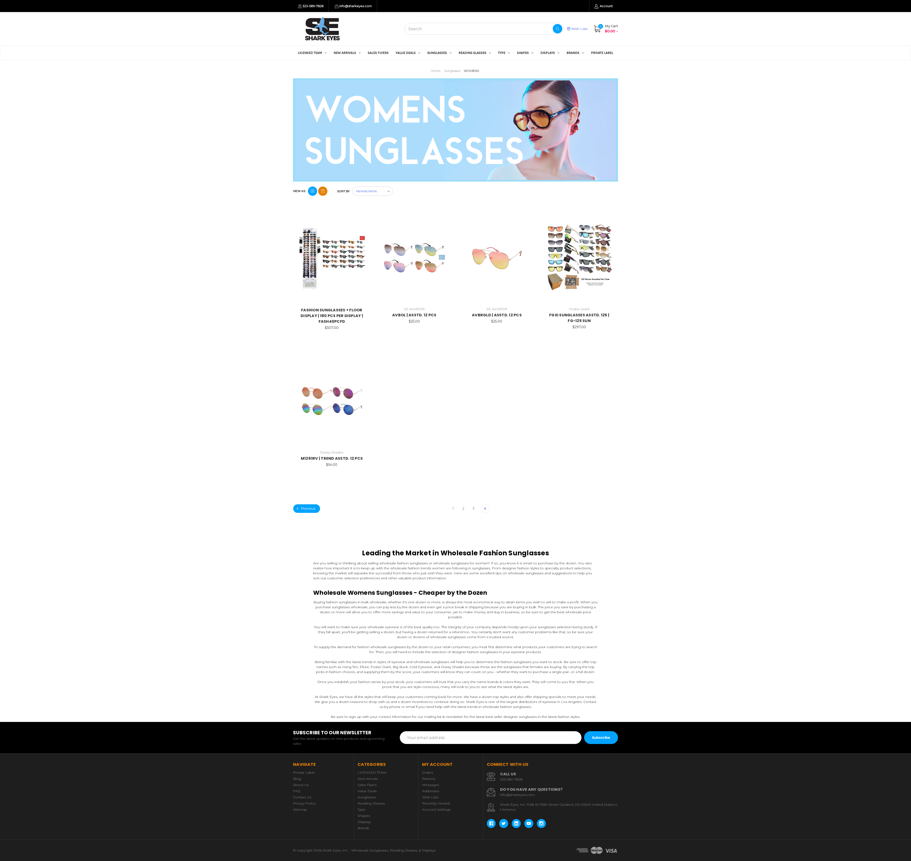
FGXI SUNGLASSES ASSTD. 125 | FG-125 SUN (579, 317)
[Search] (557, 28)
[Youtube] (528, 823)
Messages (430, 785)
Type (501, 53)
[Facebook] (491, 823)
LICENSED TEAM (310, 53)
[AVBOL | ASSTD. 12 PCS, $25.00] (414, 257)
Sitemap (300, 809)
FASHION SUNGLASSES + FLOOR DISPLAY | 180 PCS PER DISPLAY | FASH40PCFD (332, 315)
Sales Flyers (378, 53)
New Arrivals (345, 53)
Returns (428, 779)
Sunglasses (437, 53)
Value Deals (406, 53)
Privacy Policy (304, 803)
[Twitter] (503, 823)
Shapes (523, 53)
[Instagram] (541, 823)
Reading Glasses (472, 53)
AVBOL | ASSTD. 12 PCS (414, 315)
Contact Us (302, 797)
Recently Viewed (436, 803)
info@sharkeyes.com (355, 6)
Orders (427, 772)
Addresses (430, 791)
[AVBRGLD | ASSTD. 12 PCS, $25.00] (496, 257)
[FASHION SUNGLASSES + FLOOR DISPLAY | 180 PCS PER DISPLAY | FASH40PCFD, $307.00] (331, 257)
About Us (301, 785)
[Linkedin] (516, 823)
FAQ (296, 791)
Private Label (602, 53)
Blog (297, 779)
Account (606, 6)
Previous (307, 508)
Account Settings (436, 809)
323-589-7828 (313, 6)
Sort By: (343, 191)
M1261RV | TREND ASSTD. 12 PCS (332, 458)
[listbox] (372, 191)
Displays (547, 53)
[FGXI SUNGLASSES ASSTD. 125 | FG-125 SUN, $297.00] (579, 257)
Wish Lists (579, 29)
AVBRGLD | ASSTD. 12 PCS (497, 315)
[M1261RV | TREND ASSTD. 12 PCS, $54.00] (331, 401)
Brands (573, 53)
